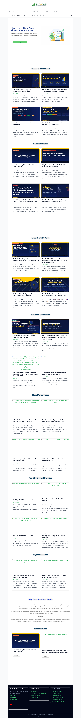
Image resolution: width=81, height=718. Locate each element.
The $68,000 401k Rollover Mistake (23, 500)
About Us (12, 695)
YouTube (42, 15)
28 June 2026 (46, 579)
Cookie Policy (34, 697)
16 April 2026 (45, 297)
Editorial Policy (13, 699)
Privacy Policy (34, 691)
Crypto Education (26, 15)
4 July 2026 (15, 579)
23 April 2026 (16, 378)
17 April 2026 (15, 297)
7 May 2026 (45, 341)
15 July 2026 (45, 168)
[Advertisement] (40, 57)
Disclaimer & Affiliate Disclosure (38, 693)
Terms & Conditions (36, 695)
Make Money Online (58, 11)
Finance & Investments (14, 11)
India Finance (35, 15)
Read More (16, 655)
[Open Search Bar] (71, 15)
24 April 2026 (45, 264)
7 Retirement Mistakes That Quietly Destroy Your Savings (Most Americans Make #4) (54, 535)
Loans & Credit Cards (35, 11)
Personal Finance (24, 11)
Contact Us (13, 697)
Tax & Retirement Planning (14, 15)
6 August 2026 (16, 502)
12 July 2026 (45, 539)
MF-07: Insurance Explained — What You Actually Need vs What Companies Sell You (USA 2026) (54, 337)
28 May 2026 (16, 339)
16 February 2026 (46, 423)
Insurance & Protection (47, 11)
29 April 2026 (16, 262)
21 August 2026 (16, 168)
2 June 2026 (15, 93)
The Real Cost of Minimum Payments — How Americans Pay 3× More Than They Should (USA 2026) (54, 260)
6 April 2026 (45, 376)
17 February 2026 (16, 423)
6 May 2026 (45, 93)
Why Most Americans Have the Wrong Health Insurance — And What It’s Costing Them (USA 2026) (25, 374)
